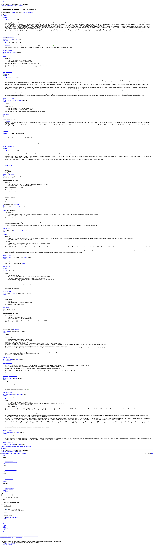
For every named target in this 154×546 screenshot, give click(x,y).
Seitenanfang (5, 528)
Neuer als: (3, 504)
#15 (3, 330)
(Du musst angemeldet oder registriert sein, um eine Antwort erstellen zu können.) (15, 446)
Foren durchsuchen (9, 461)
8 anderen (19, 444)
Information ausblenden (7, 544)
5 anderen (25, 257)
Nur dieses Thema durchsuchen (13, 508)
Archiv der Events (8, 480)
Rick (4, 74)
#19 (3, 431)
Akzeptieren (5, 543)
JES (8, 100)
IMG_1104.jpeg (7, 167)
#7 (3, 147)
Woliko (4, 176)
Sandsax (6, 394)
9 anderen (17, 39)
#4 (3, 99)
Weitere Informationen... (12, 543)
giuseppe (8, 39)
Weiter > (6, 15)
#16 (3, 358)
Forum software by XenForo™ (11, 536)
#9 (3, 205)
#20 (3, 443)
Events (4, 471)
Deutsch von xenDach (31, 536)
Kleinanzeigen (5, 491)
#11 (3, 256)
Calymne (18, 230)
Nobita (152, 453)
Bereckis (21, 206)
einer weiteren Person (18, 100)
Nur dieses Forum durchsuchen (13, 509)
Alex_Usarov (8, 257)
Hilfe (4, 526)
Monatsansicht (8, 476)
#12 (3, 267)
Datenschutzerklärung (7, 533)
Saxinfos (4, 490)
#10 (3, 229)
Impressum (5, 532)
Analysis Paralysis (7, 363)
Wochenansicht (8, 477)
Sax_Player (6, 42)
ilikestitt (4, 257)
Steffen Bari (9, 52)
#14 (3, 308)
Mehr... (5, 518)
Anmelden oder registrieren (7, 1)
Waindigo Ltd (19, 537)
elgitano (11, 39)
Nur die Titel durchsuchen (12, 497)
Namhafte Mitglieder (9, 486)
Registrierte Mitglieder (9, 488)
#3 (3, 73)
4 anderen (24, 230)
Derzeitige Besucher (9, 489)
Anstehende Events (9, 479)
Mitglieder (5, 481)
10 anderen (18, 432)
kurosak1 (24, 12)
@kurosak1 (7, 45)
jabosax (4, 39)
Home (4, 455)
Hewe (7, 432)
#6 (3, 130)
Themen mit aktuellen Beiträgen (11, 462)
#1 (3, 38)
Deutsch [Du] (5, 523)
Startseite (4, 527)
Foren (4, 463)
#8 (3, 175)
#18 (3, 393)
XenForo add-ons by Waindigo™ (6, 537)
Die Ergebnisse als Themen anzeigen (17, 510)
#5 (3, 115)
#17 (3, 377)
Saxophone (13, 12)
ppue (4, 266)
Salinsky (14, 52)
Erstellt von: (3, 499)
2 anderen (17, 176)
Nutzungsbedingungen (7, 531)
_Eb (3, 359)
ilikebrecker (5, 206)
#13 (3, 292)
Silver (4, 56)
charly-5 (11, 359)
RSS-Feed (5, 529)
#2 (3, 51)
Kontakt (4, 525)
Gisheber (4, 444)
